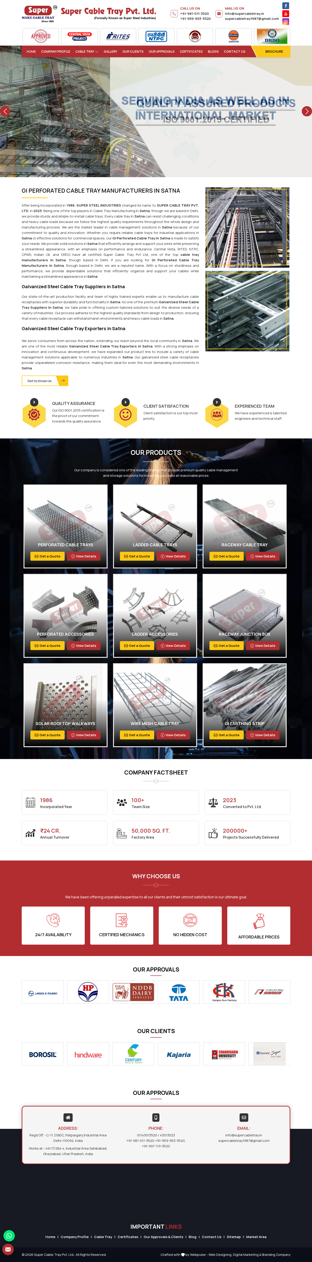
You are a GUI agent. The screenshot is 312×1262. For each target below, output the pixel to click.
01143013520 (147, 1135)
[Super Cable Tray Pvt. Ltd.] (89, 13)
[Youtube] (285, 13)
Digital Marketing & (247, 1254)
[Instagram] (285, 21)
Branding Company (276, 1254)
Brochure (274, 51)
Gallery (110, 51)
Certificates (191, 51)
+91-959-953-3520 (195, 18)
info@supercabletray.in (244, 13)
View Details (86, 556)
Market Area (256, 1236)
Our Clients (132, 51)
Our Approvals (162, 51)
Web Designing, (220, 1254)
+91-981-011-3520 (194, 13)
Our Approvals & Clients (163, 1236)
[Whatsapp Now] (9, 1235)
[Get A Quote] (8, 1249)
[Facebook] (285, 5)
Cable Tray (84, 51)
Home (31, 51)
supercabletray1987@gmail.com (252, 18)
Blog (192, 1236)
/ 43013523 (166, 1135)
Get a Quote (50, 556)
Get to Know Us (39, 381)
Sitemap (234, 1236)
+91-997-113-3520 (156, 1146)
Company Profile (55, 51)
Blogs (213, 51)
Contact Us (234, 51)
